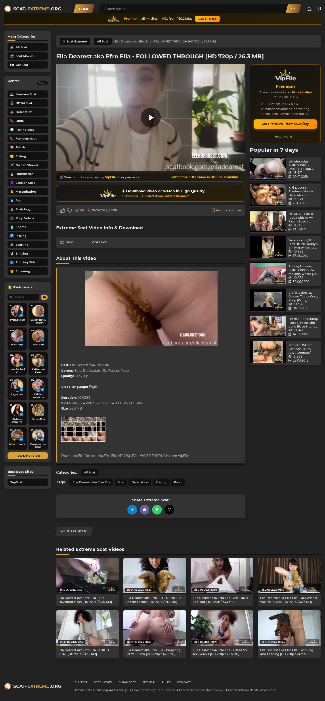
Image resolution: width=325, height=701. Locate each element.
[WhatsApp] (157, 510)
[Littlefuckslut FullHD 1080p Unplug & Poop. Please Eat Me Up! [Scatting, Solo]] (268, 169)
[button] (309, 8)
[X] (169, 510)
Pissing (161, 482)
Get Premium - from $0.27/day (285, 124)
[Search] (293, 8)
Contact (184, 682)
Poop (178, 482)
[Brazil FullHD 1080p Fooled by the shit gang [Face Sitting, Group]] (268, 327)
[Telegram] (132, 510)
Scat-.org (37, 8)
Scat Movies (103, 682)
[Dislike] (69, 210)
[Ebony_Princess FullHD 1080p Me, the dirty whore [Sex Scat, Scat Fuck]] (268, 274)
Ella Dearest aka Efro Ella (91, 482)
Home (84, 9)
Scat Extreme (77, 41)
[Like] (62, 210)
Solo (121, 482)
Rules (165, 682)
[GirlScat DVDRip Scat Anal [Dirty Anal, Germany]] (268, 353)
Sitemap (149, 682)
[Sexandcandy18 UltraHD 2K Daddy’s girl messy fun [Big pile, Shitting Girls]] (268, 248)
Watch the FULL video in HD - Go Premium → (206, 177)
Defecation (140, 482)
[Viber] (144, 510)
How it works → (285, 136)
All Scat (103, 41)
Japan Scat (127, 682)
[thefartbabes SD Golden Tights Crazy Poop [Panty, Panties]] (268, 300)
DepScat (16, 482)
